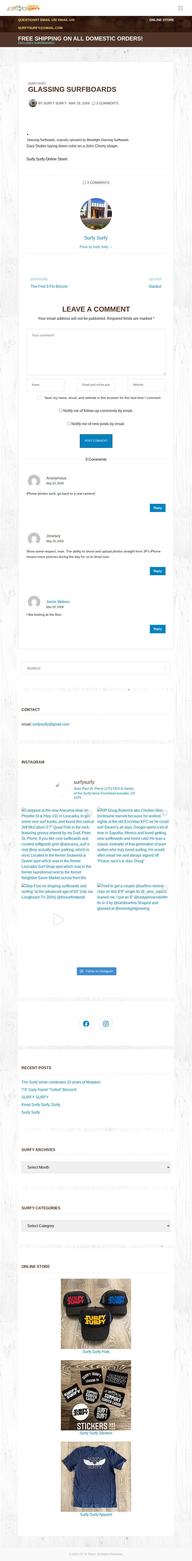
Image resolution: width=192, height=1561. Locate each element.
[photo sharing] (27, 134)
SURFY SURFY (35, 1097)
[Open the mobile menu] (180, 8)
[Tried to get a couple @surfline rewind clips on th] (133, 920)
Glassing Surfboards (41, 140)
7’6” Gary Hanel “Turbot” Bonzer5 (49, 1090)
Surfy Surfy (55, 103)
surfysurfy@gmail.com (40, 28)
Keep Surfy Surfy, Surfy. (41, 1105)
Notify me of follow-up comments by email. (98, 411)
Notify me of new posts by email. (98, 424)
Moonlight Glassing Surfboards (108, 140)
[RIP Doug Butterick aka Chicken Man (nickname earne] (133, 844)
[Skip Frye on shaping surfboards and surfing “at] (58, 920)
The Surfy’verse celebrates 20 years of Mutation (61, 1082)
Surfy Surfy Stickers (96, 1433)
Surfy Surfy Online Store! (46, 159)
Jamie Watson (58, 602)
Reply (158, 508)
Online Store (161, 20)
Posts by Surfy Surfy (94, 247)
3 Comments (107, 103)
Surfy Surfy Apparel (96, 1515)
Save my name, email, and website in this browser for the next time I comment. (102, 398)
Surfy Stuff (37, 83)
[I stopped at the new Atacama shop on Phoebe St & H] (58, 844)
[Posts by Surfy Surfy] (32, 103)
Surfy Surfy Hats (96, 1352)
